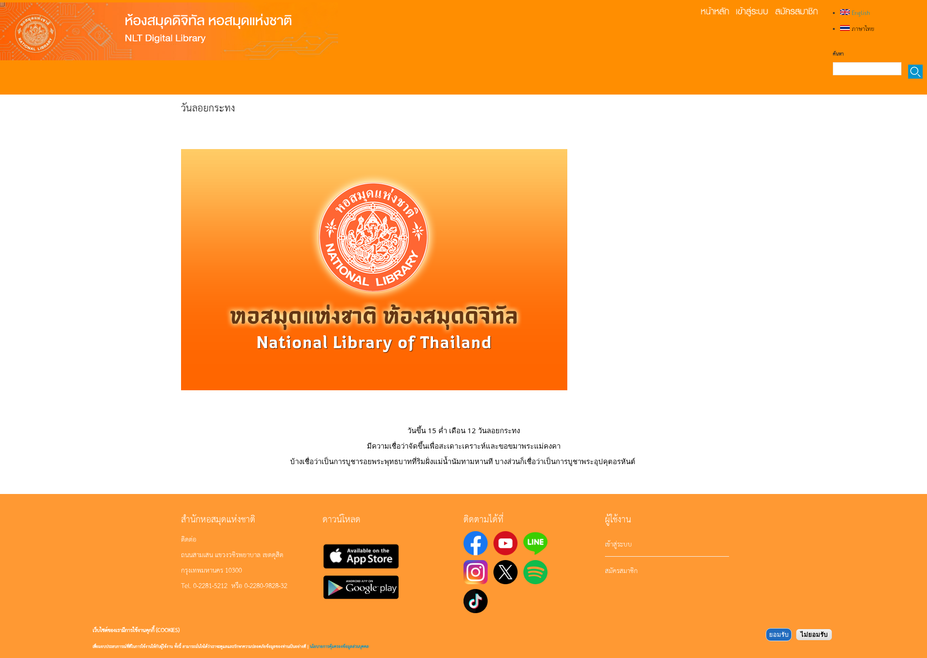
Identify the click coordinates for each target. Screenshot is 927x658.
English (860, 12)
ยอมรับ (778, 634)
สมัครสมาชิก (621, 570)
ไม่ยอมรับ (814, 634)
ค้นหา (838, 53)
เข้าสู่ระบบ (618, 543)
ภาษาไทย (862, 28)
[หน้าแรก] (169, 31)
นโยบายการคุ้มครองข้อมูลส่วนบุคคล (339, 646)
